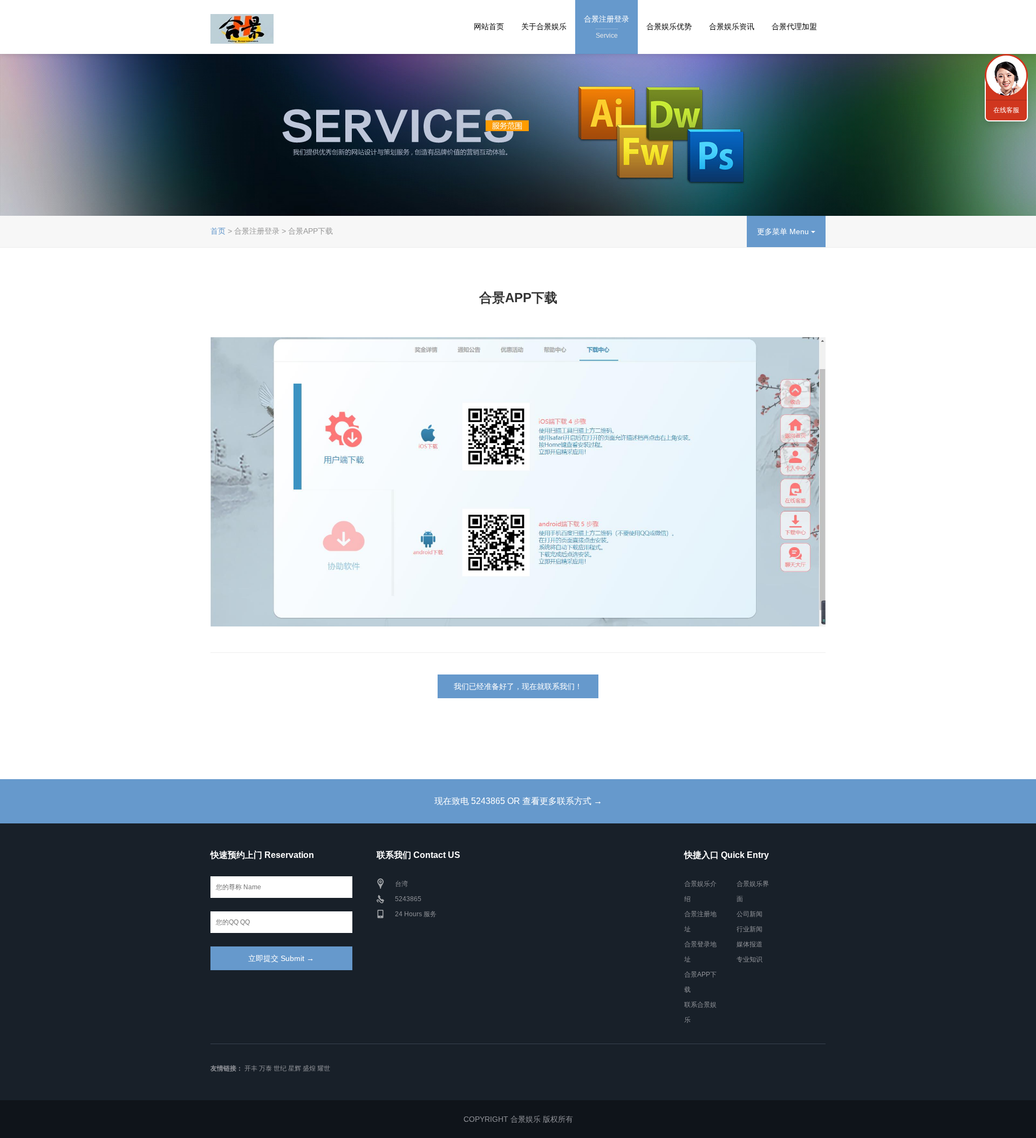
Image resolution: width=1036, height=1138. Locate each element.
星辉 (294, 1068)
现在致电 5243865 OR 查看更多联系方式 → (518, 801)
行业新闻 (749, 929)
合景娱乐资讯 (731, 26)
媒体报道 (749, 944)
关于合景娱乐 (544, 26)
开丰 (250, 1068)
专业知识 (749, 959)
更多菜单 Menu (784, 231)
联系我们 (1006, 75)
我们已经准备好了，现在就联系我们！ (518, 686)
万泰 (265, 1068)
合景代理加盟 (794, 26)
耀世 (323, 1068)
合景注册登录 (606, 27)
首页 (218, 231)
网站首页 (489, 26)
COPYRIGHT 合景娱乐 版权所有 (518, 1119)
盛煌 (309, 1068)
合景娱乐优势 (669, 26)
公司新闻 (749, 914)
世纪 (280, 1068)
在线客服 (1006, 110)
